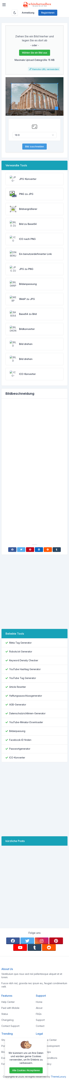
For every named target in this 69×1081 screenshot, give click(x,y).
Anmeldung (28, 12)
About (39, 1007)
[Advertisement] (34, 437)
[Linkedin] (39, 549)
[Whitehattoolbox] (37, 5)
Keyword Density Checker (23, 660)
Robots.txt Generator (20, 651)
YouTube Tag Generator (22, 678)
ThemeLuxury (58, 1076)
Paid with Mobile (10, 1007)
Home (39, 1001)
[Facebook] (12, 549)
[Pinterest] (30, 549)
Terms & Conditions (46, 1057)
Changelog (7, 1019)
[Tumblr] (57, 549)
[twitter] (27, 940)
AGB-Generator (17, 704)
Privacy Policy (43, 1063)
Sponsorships (43, 1051)
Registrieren (47, 12)
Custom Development (48, 1045)
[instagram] (42, 940)
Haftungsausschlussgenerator (25, 695)
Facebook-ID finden (20, 739)
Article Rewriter (17, 686)
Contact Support (10, 1025)
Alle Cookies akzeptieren (26, 1070)
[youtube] (20, 947)
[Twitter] (21, 549)
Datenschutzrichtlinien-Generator (27, 713)
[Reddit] (48, 549)
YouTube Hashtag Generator (25, 669)
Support (40, 1019)
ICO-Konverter (17, 757)
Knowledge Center (46, 1039)
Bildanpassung (17, 731)
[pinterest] (56, 940)
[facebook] (13, 940)
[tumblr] (34, 947)
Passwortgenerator (19, 748)
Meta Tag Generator (20, 642)
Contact (40, 1025)
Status (4, 1013)
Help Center (8, 1001)
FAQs (39, 1013)
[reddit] (49, 947)
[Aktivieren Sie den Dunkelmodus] (15, 13)
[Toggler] (4, 4)
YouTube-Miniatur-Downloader (26, 722)
